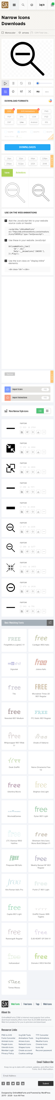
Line (22, 122)
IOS (46, 122)
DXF (9, 122)
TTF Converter (42, 1035)
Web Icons (47, 1004)
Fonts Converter (8, 1038)
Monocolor (10, 32)
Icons (7, 173)
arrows (25, 32)
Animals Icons (7, 1041)
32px (21, 158)
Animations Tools (26, 1038)
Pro (38, 92)
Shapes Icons (24, 1047)
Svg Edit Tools (25, 1035)
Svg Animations (42, 1038)
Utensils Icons (7, 1047)
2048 (45, 164)
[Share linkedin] (22, 1083)
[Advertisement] (27, 323)
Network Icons (25, 1044)
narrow (23, 423)
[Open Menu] (32, 5)
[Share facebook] (3, 1083)
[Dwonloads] (38, 432)
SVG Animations (28, 111)
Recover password (44, 1050)
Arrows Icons (24, 1041)
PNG (46, 111)
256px (9, 164)
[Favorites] (33, 432)
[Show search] (23, 5)
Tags (37, 1004)
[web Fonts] (50, 623)
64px (33, 158)
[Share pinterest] (18, 1083)
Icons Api (40, 1047)
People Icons (7, 1044)
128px (44, 158)
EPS (21, 117)
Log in (41, 5)
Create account (25, 1050)
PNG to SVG (7, 1035)
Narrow (10, 374)
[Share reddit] (8, 1083)
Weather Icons (42, 1041)
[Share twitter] (13, 1083)
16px (9, 158)
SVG (9, 111)
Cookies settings (26, 1053)
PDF (9, 117)
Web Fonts (15, 1004)
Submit (46, 1083)
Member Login (8, 1050)
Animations (21, 173)
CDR (34, 117)
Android (34, 122)
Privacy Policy (8, 1053)
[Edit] (27, 432)
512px (21, 164)
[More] (44, 432)
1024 (33, 164)
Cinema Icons (41, 1044)
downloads (27, 147)
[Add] (22, 432)
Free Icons (28, 1004)
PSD (46, 117)
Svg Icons (5, 5)
